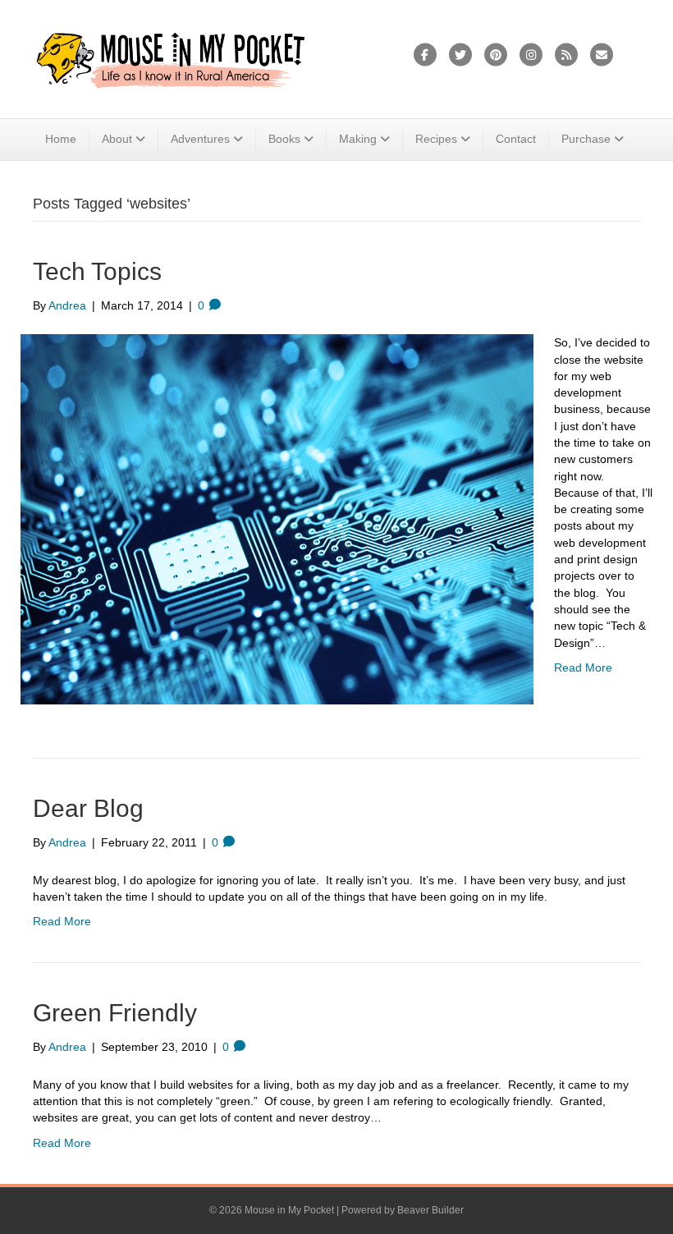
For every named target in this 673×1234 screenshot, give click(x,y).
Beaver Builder (430, 1210)
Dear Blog (88, 808)
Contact (516, 138)
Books (284, 138)
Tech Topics (97, 271)
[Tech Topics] (277, 518)
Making (358, 138)
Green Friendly (115, 1012)
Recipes (436, 138)
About (117, 138)
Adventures (200, 138)
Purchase (586, 138)
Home (60, 138)
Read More (583, 667)
